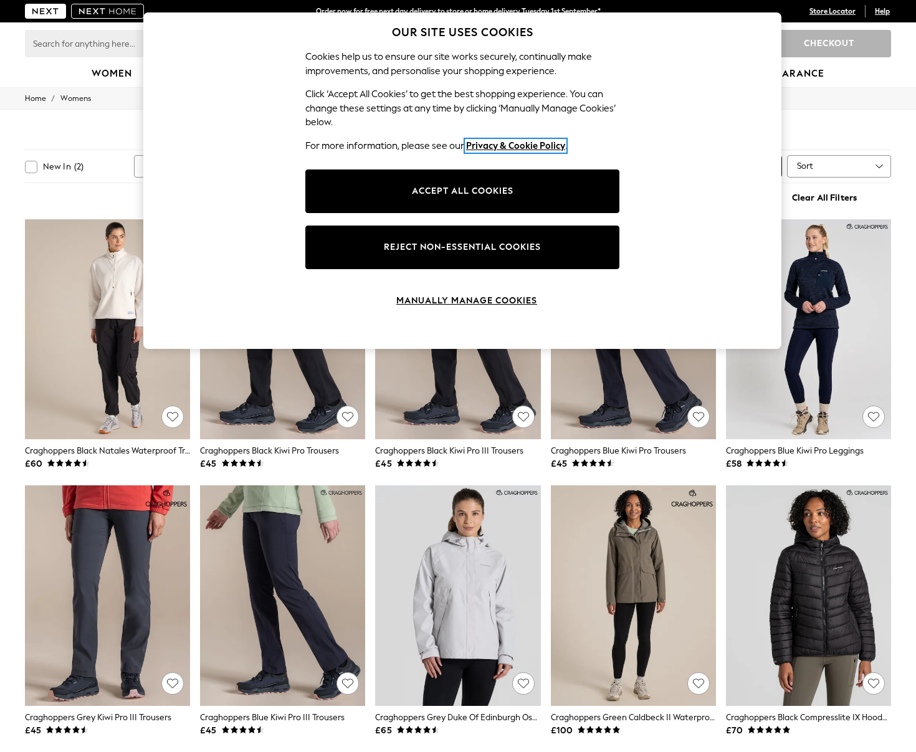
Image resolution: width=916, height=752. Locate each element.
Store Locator (832, 11)
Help (882, 11)
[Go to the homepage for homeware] (108, 11)
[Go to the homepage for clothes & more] (45, 11)
